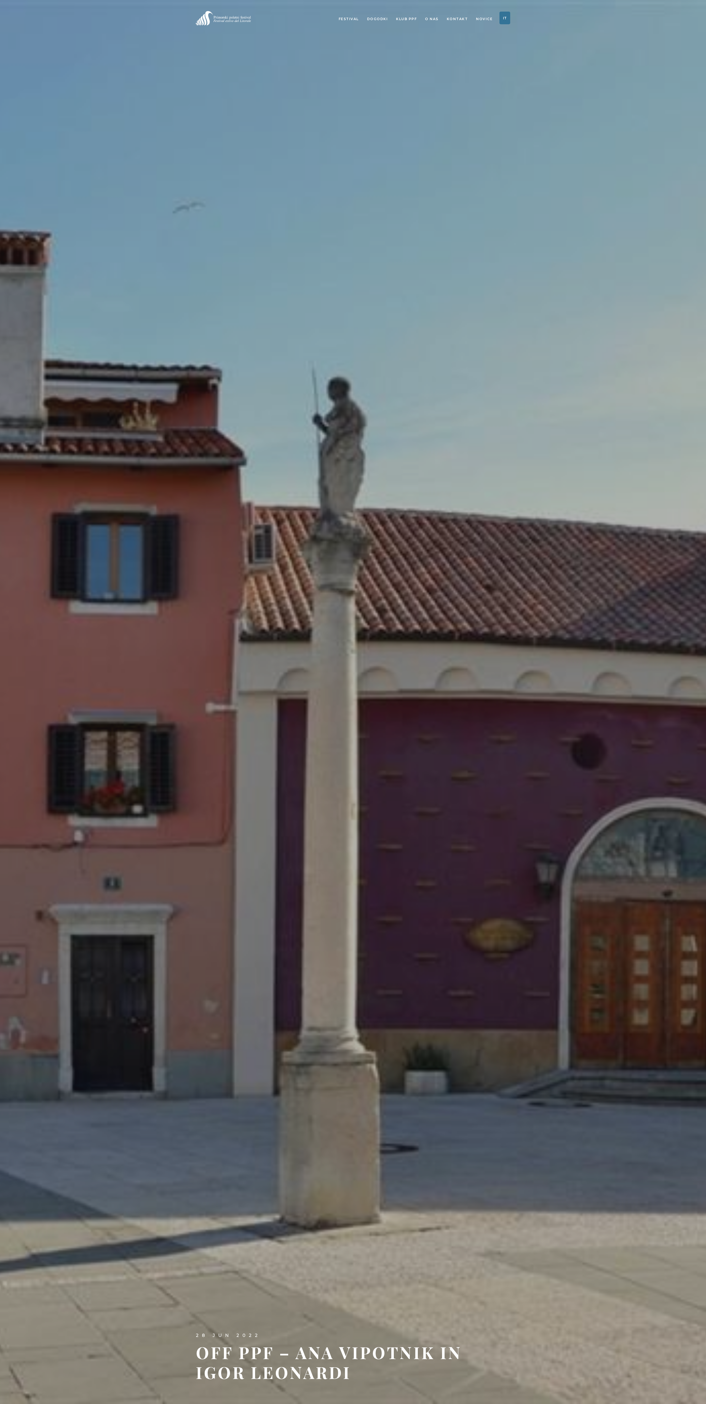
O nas (431, 19)
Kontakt (457, 19)
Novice (484, 19)
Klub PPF (406, 19)
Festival (349, 19)
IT (505, 18)
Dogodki (377, 19)
